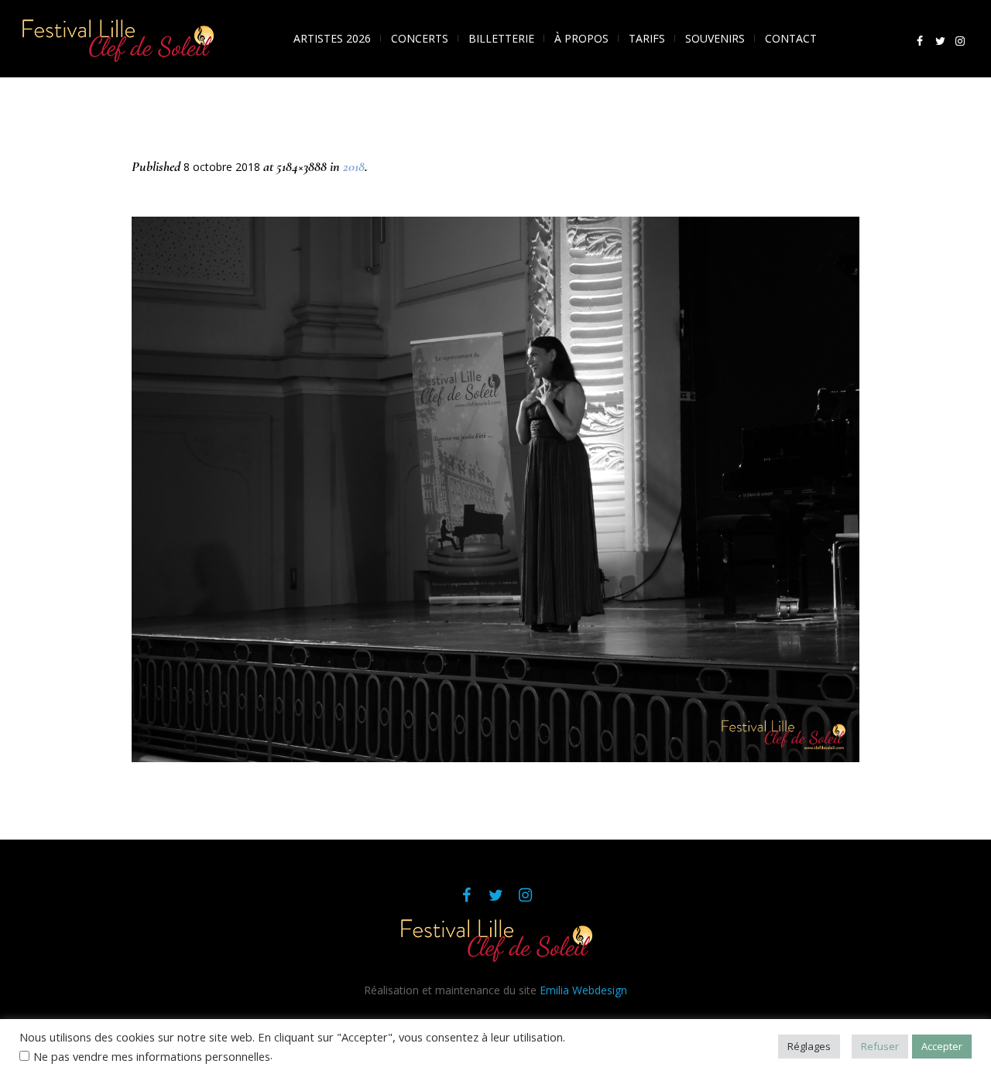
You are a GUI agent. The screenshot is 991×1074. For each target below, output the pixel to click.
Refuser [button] (880, 1046)
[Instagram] (960, 41)
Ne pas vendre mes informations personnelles (151, 1056)
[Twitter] (940, 41)
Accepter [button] (941, 1046)
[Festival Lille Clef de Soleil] (495, 939)
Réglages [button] (809, 1046)
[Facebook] (920, 41)
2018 (354, 166)
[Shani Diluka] (495, 489)
